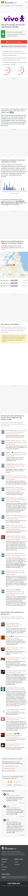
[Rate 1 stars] (8, 782)
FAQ (3, 864)
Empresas (7, 5)
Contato (4, 869)
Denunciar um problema (15, 42)
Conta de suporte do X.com (11, 766)
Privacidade (4, 867)
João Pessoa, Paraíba (12, 433)
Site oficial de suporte (10, 770)
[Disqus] (14, 362)
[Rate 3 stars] (14, 782)
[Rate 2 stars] (11, 782)
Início (2, 5)
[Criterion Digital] (14, 883)
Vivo (13, 5)
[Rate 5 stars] (19, 782)
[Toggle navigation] (26, 2)
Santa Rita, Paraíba (13, 519)
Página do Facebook (10, 768)
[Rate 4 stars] (16, 782)
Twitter (16, 861)
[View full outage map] (14, 265)
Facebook (17, 864)
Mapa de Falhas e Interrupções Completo (15, 46)
